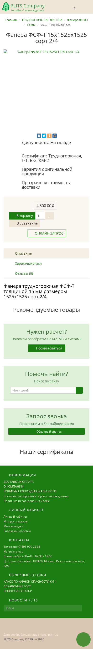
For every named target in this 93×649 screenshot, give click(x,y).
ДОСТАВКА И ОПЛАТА (19, 482)
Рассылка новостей (17, 531)
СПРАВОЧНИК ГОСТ (17, 586)
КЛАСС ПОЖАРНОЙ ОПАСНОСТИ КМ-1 (30, 581)
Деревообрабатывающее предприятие (31, 635)
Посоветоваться (48, 348)
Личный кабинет (15, 517)
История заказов (15, 521)
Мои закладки (13, 526)
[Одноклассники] (49, 136)
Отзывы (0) (23, 273)
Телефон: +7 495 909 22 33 (22, 547)
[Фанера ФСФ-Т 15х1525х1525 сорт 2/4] (46, 92)
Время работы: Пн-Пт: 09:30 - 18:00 (28, 556)
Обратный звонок (49, 431)
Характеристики (28, 263)
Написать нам (14, 551)
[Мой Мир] (54, 136)
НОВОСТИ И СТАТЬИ (18, 591)
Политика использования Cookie (27, 501)
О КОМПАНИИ (13, 486)
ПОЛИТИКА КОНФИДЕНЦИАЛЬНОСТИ (30, 491)
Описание (23, 253)
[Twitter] (44, 136)
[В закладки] (49, 216)
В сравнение (27, 223)
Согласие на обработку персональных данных (36, 496)
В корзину (24, 215)
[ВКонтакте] (39, 136)
